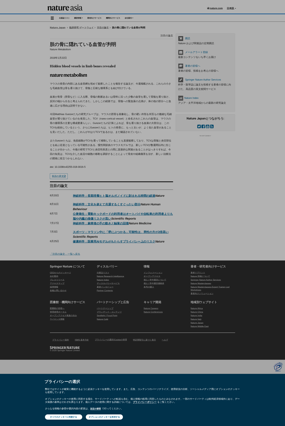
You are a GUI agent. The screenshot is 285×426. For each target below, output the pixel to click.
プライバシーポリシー (145, 401)
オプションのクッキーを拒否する (104, 417)
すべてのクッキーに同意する (63, 417)
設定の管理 (95, 408)
